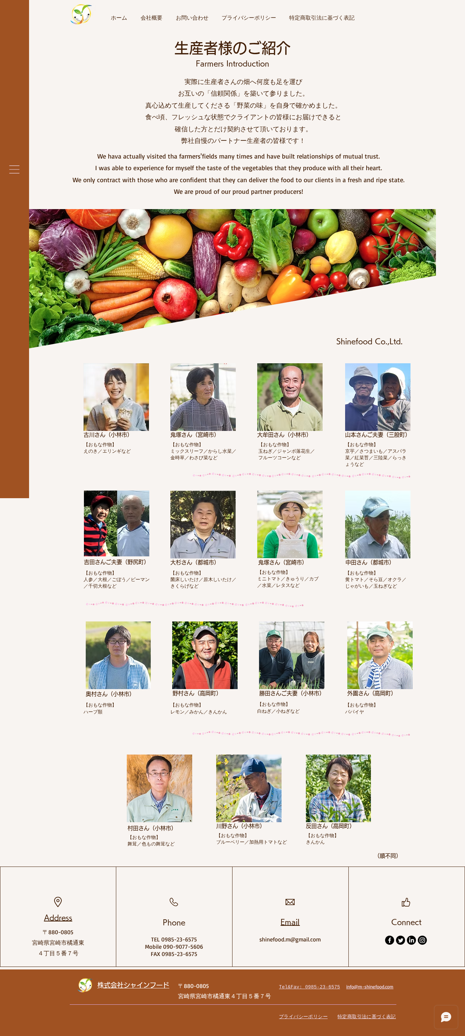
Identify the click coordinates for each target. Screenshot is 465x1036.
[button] (14, 169)
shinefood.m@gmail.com (290, 939)
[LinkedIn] (411, 940)
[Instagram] (422, 940)
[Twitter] (400, 940)
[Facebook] (389, 940)
